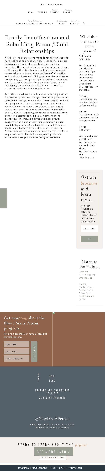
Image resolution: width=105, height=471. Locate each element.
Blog (52, 380)
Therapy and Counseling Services (52, 392)
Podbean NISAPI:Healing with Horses (87, 274)
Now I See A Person (51, 4)
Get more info (52, 451)
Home (52, 376)
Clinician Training (52, 397)
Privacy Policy (23, 468)
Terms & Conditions (40, 468)
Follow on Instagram (54, 458)
